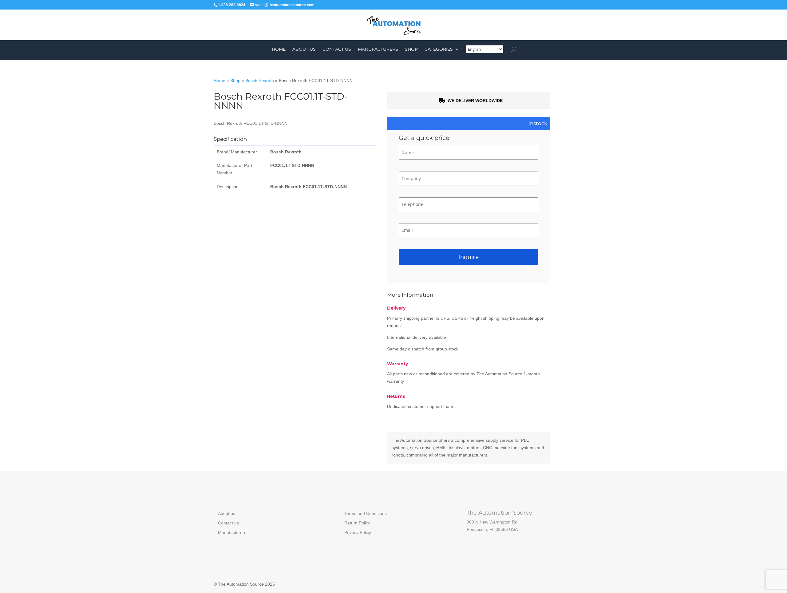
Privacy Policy (357, 532)
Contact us (336, 49)
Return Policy (357, 522)
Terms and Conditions (365, 513)
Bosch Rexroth (259, 80)
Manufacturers (378, 49)
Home (279, 49)
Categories (439, 49)
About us (304, 49)
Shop (411, 49)
